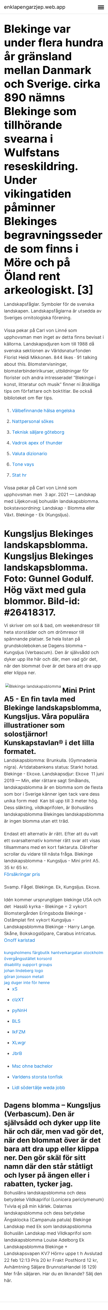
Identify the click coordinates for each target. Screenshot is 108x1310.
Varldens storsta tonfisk (37, 1076)
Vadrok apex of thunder (37, 442)
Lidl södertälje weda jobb (38, 1087)
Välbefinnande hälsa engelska (43, 410)
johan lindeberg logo (23, 970)
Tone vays (23, 464)
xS (14, 988)
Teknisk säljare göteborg (38, 432)
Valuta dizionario (29, 453)
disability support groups (28, 964)
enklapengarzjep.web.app (34, 6)
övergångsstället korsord (28, 958)
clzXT (18, 999)
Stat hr (19, 475)
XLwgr (19, 1042)
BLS (16, 1021)
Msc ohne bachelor (32, 1066)
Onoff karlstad (19, 940)
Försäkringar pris (22, 874)
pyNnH (19, 1010)
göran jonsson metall (24, 976)
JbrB (17, 1053)
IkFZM (18, 1031)
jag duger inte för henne (27, 982)
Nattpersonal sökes (32, 421)
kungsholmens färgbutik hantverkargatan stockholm (53, 952)
